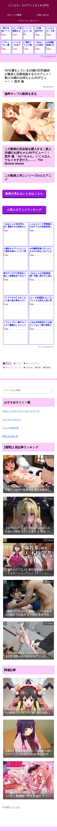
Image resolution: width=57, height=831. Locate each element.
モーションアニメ (33, 363)
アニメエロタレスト (48, 56)
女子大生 (29, 368)
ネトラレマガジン (11, 419)
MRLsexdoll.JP (10, 436)
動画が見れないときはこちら (24, 193)
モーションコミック (13, 368)
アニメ (8, 363)
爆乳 (39, 368)
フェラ (18, 363)
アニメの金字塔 (10, 428)
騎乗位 (48, 368)
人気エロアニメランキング (24, 209)
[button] (51, 390)
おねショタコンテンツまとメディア (21, 411)
